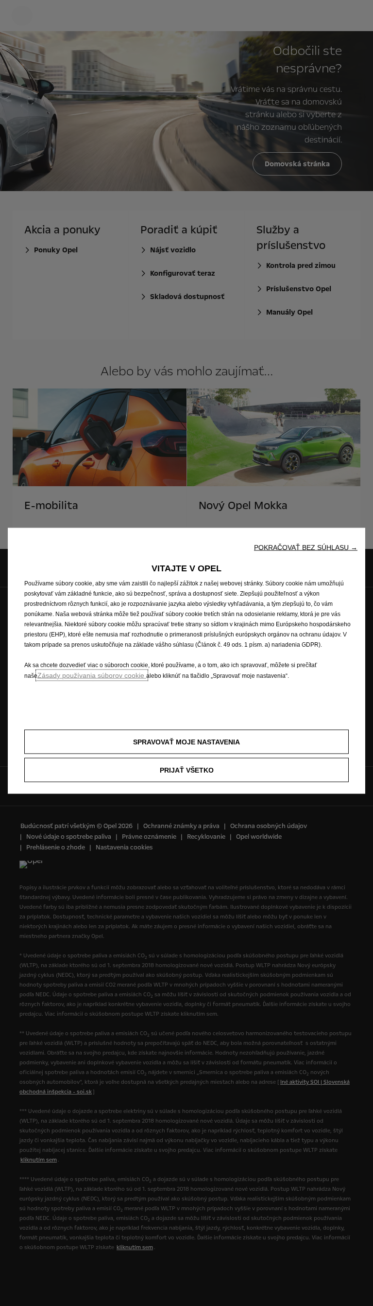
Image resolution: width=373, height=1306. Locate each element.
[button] (305, 547)
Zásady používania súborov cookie (91, 675)
